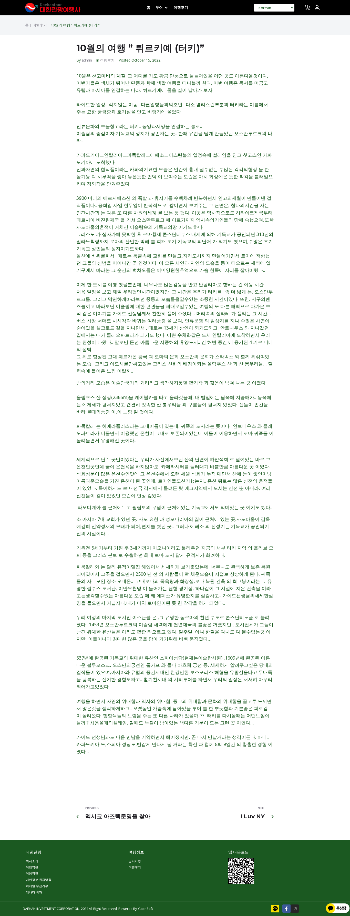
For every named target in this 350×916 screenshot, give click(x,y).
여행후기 (40, 25)
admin (87, 60)
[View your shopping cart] (308, 9)
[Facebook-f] (286, 908)
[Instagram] (295, 908)
